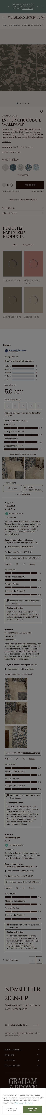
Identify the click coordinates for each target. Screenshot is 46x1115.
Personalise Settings (12, 1109)
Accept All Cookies (32, 1109)
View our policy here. (23, 1103)
